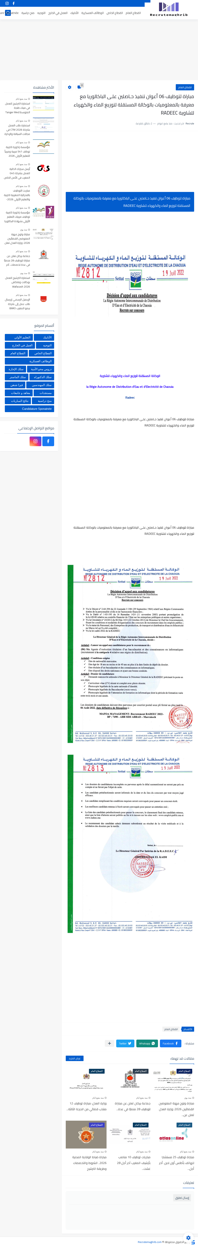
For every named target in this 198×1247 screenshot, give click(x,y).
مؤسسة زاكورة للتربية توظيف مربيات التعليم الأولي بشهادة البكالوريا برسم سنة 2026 (17, 217)
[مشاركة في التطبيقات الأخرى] (109, 1043)
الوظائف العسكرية (92, 13)
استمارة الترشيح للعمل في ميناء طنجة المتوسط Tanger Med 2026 (17, 108)
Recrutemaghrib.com (150, 1241)
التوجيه (41, 13)
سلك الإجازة (16, 369)
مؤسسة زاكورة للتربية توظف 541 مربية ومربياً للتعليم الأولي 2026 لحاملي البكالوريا (17, 151)
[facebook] (13, 3)
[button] (170, 1043)
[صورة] (43, 103)
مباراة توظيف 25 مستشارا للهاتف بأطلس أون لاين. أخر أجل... (176, 1163)
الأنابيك (74, 13)
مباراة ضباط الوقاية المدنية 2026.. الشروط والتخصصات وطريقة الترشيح (89, 1163)
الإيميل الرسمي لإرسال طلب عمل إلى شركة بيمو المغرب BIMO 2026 (17, 304)
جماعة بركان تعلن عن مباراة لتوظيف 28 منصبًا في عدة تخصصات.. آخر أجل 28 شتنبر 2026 (17, 260)
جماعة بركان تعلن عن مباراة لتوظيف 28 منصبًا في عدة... (132, 1106)
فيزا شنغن (16, 385)
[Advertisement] (99, 50)
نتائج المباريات (19, 400)
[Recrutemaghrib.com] (169, 9)
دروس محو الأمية (41, 369)
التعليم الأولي (22, 337)
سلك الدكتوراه (43, 377)
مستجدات (46, 393)
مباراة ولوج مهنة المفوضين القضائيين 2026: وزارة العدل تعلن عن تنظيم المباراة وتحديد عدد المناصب (17, 239)
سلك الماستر (18, 377)
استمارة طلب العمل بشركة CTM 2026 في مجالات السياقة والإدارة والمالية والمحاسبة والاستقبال (17, 130)
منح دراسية (27, 13)
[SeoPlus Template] (192, 1241)
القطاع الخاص (115, 13)
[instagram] (7, 3)
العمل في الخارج (57, 13)
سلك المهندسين (42, 385)
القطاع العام (133, 13)
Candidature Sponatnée (37, 408)
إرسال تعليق (182, 1198)
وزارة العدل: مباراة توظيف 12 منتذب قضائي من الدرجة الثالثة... (87, 1106)
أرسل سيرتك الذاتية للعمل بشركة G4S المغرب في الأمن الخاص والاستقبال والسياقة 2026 (17, 173)
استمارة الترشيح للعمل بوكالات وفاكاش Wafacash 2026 (17, 282)
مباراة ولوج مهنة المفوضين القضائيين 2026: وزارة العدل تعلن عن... (176, 1109)
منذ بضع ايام (142, 1097)
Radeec (130, 397)
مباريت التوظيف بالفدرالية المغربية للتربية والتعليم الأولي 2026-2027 (17, 195)
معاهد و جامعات (20, 393)
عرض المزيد (75, 1058)
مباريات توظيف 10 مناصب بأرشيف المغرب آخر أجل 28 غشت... (133, 1163)
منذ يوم (187, 1097)
